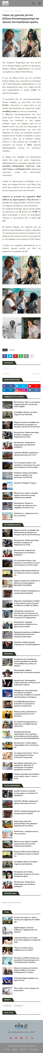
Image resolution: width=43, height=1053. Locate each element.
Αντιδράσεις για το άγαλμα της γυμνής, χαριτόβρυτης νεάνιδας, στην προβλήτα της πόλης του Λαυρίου (26, 662)
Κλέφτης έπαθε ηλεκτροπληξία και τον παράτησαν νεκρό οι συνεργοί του (26, 573)
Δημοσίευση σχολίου (9, 368)
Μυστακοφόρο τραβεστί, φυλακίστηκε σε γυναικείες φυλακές (27, 671)
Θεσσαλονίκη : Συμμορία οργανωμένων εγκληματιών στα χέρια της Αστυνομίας (25, 624)
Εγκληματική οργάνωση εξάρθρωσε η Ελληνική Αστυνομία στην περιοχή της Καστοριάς (27, 634)
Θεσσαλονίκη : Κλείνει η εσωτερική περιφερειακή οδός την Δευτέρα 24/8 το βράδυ (27, 404)
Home (7, 1049)
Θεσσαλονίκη (18, 1006)
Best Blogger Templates (26, 1046)
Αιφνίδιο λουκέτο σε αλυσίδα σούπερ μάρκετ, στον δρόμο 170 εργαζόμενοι (26, 793)
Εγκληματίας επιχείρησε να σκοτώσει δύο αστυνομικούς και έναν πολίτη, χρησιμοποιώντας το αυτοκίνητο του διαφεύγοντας (26, 614)
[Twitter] (10, 356)
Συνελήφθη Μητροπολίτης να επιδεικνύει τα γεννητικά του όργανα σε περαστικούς (24, 704)
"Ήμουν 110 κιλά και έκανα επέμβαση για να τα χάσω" (23, 949)
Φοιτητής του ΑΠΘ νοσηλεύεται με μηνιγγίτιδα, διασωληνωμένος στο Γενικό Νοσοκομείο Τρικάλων (26, 960)
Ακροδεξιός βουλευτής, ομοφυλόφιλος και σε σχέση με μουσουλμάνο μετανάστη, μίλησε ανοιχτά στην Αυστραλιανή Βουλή (26, 735)
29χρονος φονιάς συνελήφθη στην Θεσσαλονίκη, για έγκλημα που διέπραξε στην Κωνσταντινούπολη (27, 424)
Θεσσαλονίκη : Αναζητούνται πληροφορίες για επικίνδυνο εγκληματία (24, 445)
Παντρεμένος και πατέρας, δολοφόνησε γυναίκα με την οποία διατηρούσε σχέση (26, 874)
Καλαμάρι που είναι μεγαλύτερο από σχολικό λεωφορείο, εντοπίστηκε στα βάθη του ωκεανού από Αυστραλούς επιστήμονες (27, 693)
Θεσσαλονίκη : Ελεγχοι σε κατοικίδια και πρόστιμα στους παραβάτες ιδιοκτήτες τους (25, 505)
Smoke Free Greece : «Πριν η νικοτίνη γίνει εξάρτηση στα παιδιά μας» (27, 919)
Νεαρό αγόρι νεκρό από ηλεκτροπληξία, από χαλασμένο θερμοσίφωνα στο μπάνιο (25, 823)
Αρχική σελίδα (7, 11)
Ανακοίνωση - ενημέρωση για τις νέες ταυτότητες (26, 514)
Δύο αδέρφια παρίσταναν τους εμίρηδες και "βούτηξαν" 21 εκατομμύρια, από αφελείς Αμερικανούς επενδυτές (25, 766)
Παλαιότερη (35, 374)
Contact (23, 1049)
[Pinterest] (15, 356)
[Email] (26, 356)
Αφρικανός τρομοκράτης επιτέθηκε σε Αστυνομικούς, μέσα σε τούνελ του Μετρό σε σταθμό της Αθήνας (27, 603)
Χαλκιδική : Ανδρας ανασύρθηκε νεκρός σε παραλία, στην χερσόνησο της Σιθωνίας (26, 475)
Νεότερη (6, 374)
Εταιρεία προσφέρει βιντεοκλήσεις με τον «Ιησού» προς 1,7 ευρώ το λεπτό (27, 776)
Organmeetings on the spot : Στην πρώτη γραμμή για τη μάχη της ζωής (27, 940)
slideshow (7, 1006)
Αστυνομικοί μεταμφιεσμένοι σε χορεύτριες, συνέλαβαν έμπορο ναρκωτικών (25, 724)
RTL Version (33, 1049)
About (14, 1049)
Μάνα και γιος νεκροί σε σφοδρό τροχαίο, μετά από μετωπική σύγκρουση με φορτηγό (26, 495)
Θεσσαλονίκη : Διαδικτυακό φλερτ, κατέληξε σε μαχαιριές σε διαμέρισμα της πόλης (26, 434)
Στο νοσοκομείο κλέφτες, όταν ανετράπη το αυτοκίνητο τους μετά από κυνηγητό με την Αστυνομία (27, 465)
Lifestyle (17, 11)
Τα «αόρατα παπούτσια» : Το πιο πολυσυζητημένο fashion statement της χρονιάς (26, 755)
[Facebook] (4, 356)
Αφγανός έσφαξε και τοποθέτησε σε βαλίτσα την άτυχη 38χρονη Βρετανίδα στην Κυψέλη (27, 583)
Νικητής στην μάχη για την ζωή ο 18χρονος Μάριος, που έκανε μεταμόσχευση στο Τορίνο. (26, 970)
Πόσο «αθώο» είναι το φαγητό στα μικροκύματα (26, 989)
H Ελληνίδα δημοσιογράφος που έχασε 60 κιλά (26, 979)
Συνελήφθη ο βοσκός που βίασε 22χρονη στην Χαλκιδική (25, 413)
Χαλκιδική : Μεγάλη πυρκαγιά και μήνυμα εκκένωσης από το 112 (26, 454)
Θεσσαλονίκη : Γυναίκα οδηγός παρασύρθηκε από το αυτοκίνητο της (26, 745)
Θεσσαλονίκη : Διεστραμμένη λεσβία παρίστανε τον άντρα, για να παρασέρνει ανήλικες (27, 682)
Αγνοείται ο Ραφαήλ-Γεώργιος (25, 483)
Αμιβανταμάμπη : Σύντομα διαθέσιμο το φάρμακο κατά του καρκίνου (25, 930)
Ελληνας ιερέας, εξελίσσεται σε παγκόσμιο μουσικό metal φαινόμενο (25, 714)
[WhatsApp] (21, 356)
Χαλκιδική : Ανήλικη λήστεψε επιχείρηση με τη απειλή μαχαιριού (27, 643)
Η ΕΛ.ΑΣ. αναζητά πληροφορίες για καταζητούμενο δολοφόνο (27, 592)
